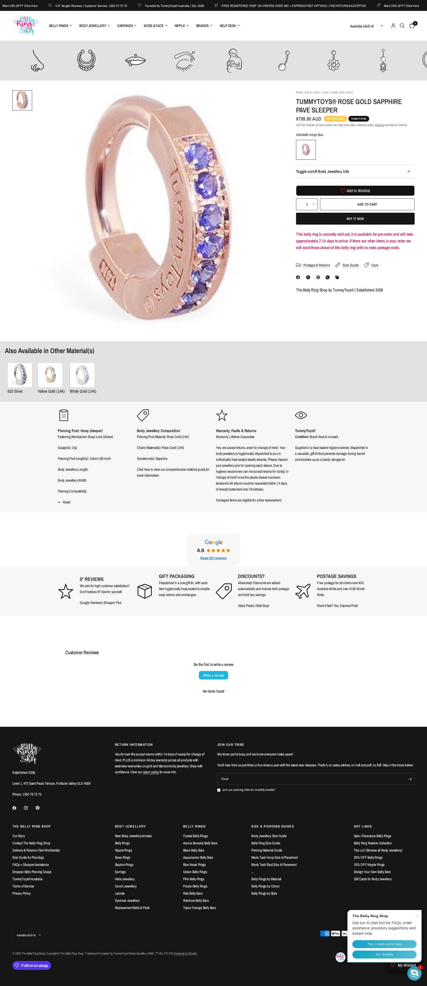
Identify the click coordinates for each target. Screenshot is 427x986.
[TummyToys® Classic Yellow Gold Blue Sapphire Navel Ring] (51, 375)
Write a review (213, 675)
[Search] (402, 26)
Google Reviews (91, 602)
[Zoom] (271, 100)
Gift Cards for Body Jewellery (373, 879)
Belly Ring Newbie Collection (373, 843)
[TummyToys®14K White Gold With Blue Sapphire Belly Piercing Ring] (83, 375)
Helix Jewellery (125, 879)
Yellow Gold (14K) (51, 391)
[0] (411, 26)
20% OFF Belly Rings (368, 857)
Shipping (379, 125)
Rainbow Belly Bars (196, 900)
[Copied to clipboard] (338, 277)
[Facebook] (299, 277)
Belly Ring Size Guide (265, 843)
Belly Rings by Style (264, 893)
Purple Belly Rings (195, 886)
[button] (414, 973)
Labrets (120, 893)
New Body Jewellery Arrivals (133, 835)
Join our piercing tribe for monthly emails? (248, 790)
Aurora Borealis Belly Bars (200, 843)
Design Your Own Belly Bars (372, 871)
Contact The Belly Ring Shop (31, 843)
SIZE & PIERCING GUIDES (272, 826)
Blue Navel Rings (194, 864)
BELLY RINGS (58, 25)
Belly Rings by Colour (265, 886)
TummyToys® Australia (27, 879)
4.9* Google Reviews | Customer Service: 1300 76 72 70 (75, 5)
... (252, 871)
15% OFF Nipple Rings (369, 864)
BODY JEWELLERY (92, 25)
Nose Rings (122, 857)
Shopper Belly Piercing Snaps (31, 871)
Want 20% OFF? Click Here (385, 5)
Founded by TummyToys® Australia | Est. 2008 (158, 5)
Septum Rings (124, 864)
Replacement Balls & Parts (132, 907)
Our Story (18, 835)
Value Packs (246, 605)
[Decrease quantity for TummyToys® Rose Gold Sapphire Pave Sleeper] (300, 204)
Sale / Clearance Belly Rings (372, 835)
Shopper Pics (112, 602)
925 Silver (15, 391)
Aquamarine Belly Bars (198, 857)
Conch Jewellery (126, 886)
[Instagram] (29, 808)
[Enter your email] (410, 779)
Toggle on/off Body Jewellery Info (322, 171)
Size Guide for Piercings (28, 857)
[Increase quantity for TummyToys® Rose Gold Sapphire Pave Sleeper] (313, 204)
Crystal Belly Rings (195, 835)
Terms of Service (23, 886)
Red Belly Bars (193, 893)
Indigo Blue (306, 150)
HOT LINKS (363, 826)
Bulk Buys (262, 605)
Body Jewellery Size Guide (269, 835)
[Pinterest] (319, 277)
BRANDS (202, 25)
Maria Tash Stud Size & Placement (274, 864)
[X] (309, 277)
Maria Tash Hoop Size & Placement (274, 857)
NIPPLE (180, 25)
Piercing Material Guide (266, 850)
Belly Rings (122, 843)
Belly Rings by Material (266, 879)
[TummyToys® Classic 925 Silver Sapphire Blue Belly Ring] (20, 375)
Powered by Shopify (185, 953)
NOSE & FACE (153, 25)
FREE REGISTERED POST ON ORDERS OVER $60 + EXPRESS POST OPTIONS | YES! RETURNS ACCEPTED (277, 5)
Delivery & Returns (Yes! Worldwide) (36, 850)
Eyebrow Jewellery (127, 900)
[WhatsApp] (329, 277)
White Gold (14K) (83, 391)
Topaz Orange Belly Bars (199, 907)
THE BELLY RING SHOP (31, 826)
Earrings (120, 871)
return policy (151, 772)
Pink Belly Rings (193, 879)
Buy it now (355, 218)
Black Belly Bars (193, 850)
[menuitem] (60, 25)
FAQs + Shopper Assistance (30, 864)
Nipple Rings (123, 850)
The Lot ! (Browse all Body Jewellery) (378, 850)
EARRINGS (125, 25)
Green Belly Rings (195, 871)
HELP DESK (228, 25)
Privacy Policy (21, 893)
